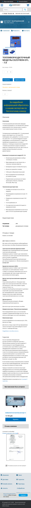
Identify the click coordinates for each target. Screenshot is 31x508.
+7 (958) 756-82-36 (8, 13)
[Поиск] (25, 9)
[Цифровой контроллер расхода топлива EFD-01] (15, 401)
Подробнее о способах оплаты (10, 331)
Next (20, 406)
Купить (15, 419)
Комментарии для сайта (10, 433)
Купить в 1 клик (19, 80)
